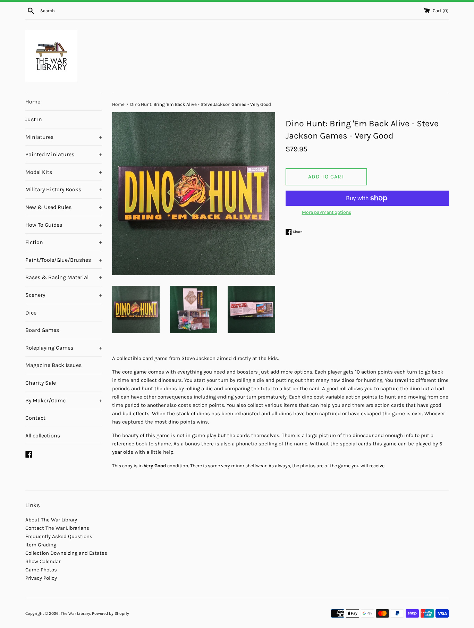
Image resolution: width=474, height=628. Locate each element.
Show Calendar (42, 561)
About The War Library (51, 520)
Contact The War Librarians (57, 528)
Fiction (63, 242)
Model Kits (63, 172)
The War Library (75, 613)
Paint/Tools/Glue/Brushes (63, 260)
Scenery (63, 295)
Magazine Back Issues (53, 365)
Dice (30, 312)
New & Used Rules (63, 207)
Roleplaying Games (63, 347)
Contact (35, 418)
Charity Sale (40, 382)
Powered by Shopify (110, 613)
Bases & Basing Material (63, 277)
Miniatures (63, 137)
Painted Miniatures (63, 154)
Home (32, 101)
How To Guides (63, 224)
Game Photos (41, 570)
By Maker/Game (63, 400)
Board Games (42, 330)
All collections (42, 435)
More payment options (326, 212)
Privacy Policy (41, 578)
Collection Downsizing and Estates (66, 553)
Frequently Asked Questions (58, 536)
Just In (33, 119)
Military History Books (63, 189)
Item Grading (40, 545)
